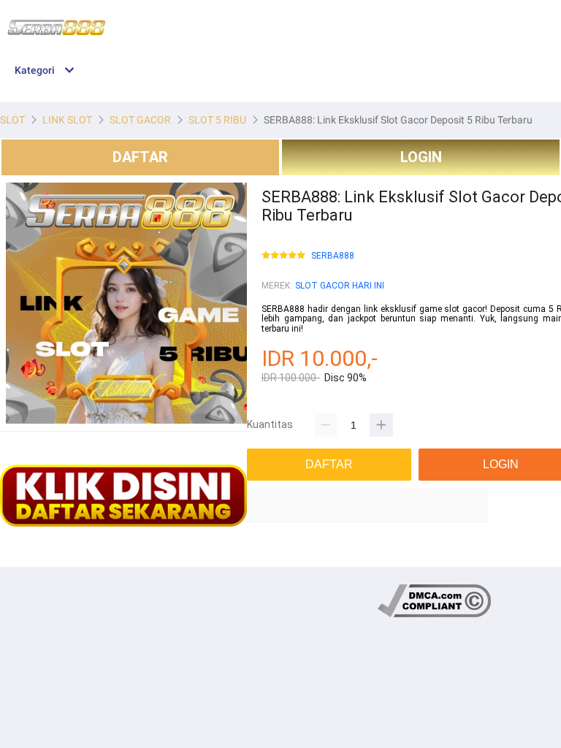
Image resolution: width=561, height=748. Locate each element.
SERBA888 (332, 256)
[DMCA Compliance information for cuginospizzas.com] (434, 615)
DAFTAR (140, 157)
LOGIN (421, 157)
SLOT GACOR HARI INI (339, 285)
